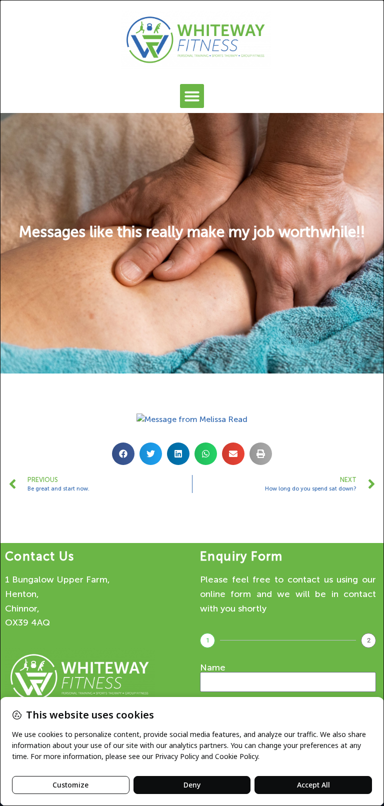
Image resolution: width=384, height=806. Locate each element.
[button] (192, 96)
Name (213, 667)
